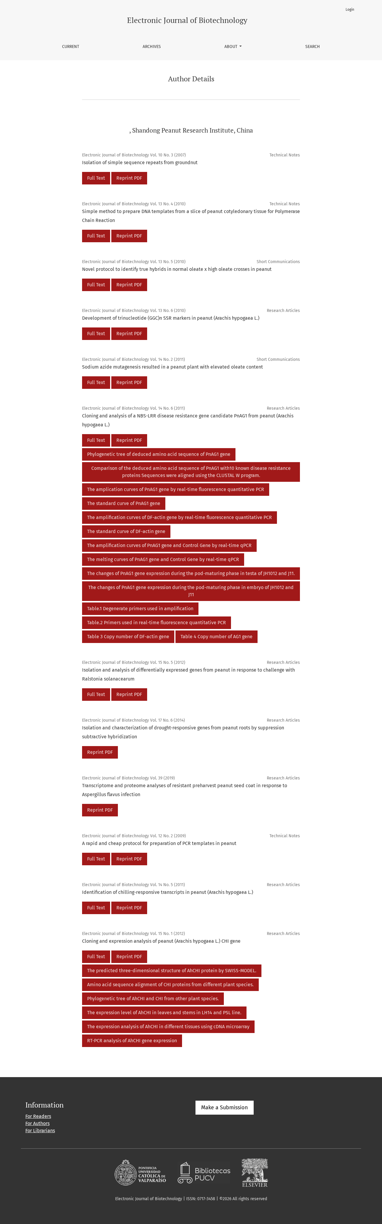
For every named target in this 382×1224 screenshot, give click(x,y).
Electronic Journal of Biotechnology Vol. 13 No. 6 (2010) (134, 310)
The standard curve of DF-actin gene (126, 531)
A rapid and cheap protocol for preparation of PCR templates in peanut (159, 843)
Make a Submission (224, 1107)
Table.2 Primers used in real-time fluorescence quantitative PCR (156, 622)
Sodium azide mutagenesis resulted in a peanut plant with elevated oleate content (172, 367)
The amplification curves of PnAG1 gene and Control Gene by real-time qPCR (169, 545)
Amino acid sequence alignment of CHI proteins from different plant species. (170, 984)
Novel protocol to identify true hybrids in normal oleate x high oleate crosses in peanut (177, 269)
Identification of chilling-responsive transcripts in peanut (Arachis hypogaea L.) (167, 892)
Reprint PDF (129, 178)
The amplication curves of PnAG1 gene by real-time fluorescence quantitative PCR (175, 489)
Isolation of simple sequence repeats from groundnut (140, 162)
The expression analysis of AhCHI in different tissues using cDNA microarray (168, 1026)
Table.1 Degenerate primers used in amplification (140, 608)
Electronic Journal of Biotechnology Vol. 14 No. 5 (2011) (133, 884)
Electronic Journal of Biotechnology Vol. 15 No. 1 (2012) (133, 933)
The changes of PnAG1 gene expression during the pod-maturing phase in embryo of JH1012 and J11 (191, 591)
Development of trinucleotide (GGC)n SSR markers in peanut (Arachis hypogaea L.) (170, 318)
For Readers (38, 1116)
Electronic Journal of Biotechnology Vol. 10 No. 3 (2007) (134, 155)
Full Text (96, 178)
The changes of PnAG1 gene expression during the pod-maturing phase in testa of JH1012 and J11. (191, 573)
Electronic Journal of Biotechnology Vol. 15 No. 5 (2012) (133, 662)
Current (70, 46)
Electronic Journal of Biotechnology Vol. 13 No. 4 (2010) (134, 203)
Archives (152, 46)
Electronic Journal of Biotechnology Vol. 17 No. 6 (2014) (133, 720)
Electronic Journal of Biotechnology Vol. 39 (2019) (128, 778)
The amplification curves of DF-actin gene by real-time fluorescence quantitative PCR (179, 517)
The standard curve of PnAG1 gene (123, 503)
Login (350, 9)
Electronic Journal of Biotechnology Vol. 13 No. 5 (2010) (134, 261)
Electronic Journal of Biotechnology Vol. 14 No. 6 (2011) (133, 408)
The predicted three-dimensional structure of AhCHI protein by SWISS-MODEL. (171, 970)
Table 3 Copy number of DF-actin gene (128, 636)
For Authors (37, 1123)
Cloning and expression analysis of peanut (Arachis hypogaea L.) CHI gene (161, 941)
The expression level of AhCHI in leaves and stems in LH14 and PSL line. (164, 1012)
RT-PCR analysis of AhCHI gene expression (132, 1040)
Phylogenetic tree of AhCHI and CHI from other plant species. (153, 998)
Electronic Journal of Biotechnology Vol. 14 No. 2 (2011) (133, 359)
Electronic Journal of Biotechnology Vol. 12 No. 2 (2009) (134, 835)
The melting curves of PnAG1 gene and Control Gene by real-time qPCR (163, 559)
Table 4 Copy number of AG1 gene (216, 636)
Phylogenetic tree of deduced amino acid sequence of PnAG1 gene (158, 454)
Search (312, 46)
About (231, 46)
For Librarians (40, 1130)
